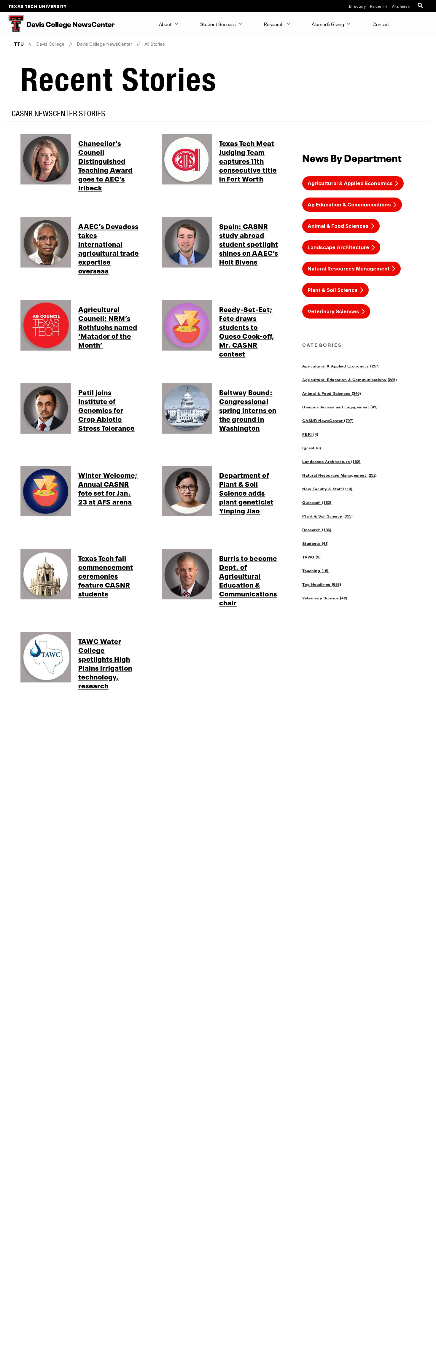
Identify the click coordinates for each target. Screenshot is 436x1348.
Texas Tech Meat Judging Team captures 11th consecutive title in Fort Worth (247, 160)
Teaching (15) (315, 570)
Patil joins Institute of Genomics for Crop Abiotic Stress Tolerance (106, 409)
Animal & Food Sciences (338, 226)
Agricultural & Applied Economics (350, 183)
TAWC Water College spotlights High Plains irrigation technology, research (105, 663)
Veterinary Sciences (333, 311)
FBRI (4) (310, 434)
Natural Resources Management (349, 269)
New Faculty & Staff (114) (327, 488)
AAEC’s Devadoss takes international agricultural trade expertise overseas (108, 248)
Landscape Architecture (338, 247)
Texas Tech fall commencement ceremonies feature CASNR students (105, 575)
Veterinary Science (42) (324, 598)
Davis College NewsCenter (104, 44)
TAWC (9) (311, 557)
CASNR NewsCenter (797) (328, 420)
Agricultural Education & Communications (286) (349, 379)
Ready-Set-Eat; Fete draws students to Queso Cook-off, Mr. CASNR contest (246, 331)
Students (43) (315, 543)
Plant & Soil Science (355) (327, 516)
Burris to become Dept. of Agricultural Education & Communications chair (248, 580)
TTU (19, 44)
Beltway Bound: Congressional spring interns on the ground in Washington (247, 409)
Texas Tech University (38, 6)
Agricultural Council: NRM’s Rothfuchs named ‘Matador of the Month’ (107, 326)
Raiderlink (379, 6)
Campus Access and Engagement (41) (340, 407)
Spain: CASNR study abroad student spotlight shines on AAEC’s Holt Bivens (248, 243)
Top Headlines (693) (321, 584)
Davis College (50, 44)
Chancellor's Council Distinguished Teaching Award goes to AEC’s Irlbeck (105, 165)
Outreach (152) (316, 502)
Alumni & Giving (328, 23)
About (165, 23)
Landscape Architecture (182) (331, 461)
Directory (357, 6)
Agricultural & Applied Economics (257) (341, 366)
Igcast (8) (311, 447)
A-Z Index (401, 6)
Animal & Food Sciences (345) (331, 393)
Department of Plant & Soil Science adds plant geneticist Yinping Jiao (246, 492)
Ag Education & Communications (349, 205)
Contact (381, 23)
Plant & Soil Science (333, 290)
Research (274, 23)
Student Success (217, 23)
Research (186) (316, 529)
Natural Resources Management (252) (339, 475)
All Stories (154, 44)
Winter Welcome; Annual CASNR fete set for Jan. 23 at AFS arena (108, 488)
